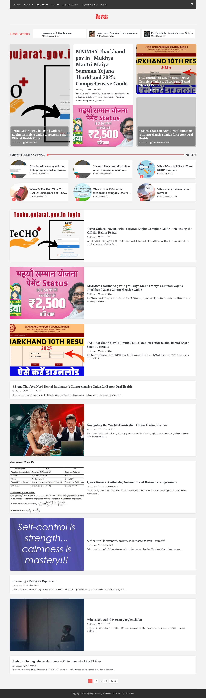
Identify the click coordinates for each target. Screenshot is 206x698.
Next (113, 681)
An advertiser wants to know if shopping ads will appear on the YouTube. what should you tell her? (48, 168)
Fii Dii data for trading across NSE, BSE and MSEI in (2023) (120, 33)
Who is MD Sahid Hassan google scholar (114, 619)
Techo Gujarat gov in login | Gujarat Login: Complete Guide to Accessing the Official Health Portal (39, 134)
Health (27, 4)
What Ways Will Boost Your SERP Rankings (174, 168)
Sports (104, 4)
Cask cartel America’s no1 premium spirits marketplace (66, 33)
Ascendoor (107, 693)
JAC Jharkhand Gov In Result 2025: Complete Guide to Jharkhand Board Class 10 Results (164, 81)
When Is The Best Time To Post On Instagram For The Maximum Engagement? (47, 191)
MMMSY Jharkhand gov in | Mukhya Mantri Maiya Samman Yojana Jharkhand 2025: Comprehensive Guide (135, 287)
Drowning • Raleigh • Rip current (35, 581)
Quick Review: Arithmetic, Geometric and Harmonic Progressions (132, 482)
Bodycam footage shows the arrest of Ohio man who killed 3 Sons (56, 661)
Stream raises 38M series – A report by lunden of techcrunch (175, 33)
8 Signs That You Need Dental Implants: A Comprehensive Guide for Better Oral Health (166, 134)
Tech (53, 4)
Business (41, 4)
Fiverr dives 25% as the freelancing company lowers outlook (110, 191)
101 (105, 681)
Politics (16, 4)
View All (189, 155)
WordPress (129, 693)
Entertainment (69, 4)
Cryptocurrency (89, 4)
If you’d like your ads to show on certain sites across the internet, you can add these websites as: (111, 168)
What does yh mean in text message (173, 191)
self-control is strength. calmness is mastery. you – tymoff (126, 541)
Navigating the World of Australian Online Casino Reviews (127, 425)
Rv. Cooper (16, 143)
